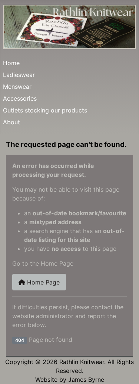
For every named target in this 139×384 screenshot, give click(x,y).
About (11, 122)
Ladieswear (19, 74)
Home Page (42, 282)
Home (11, 63)
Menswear (17, 86)
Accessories (20, 98)
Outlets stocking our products (45, 110)
